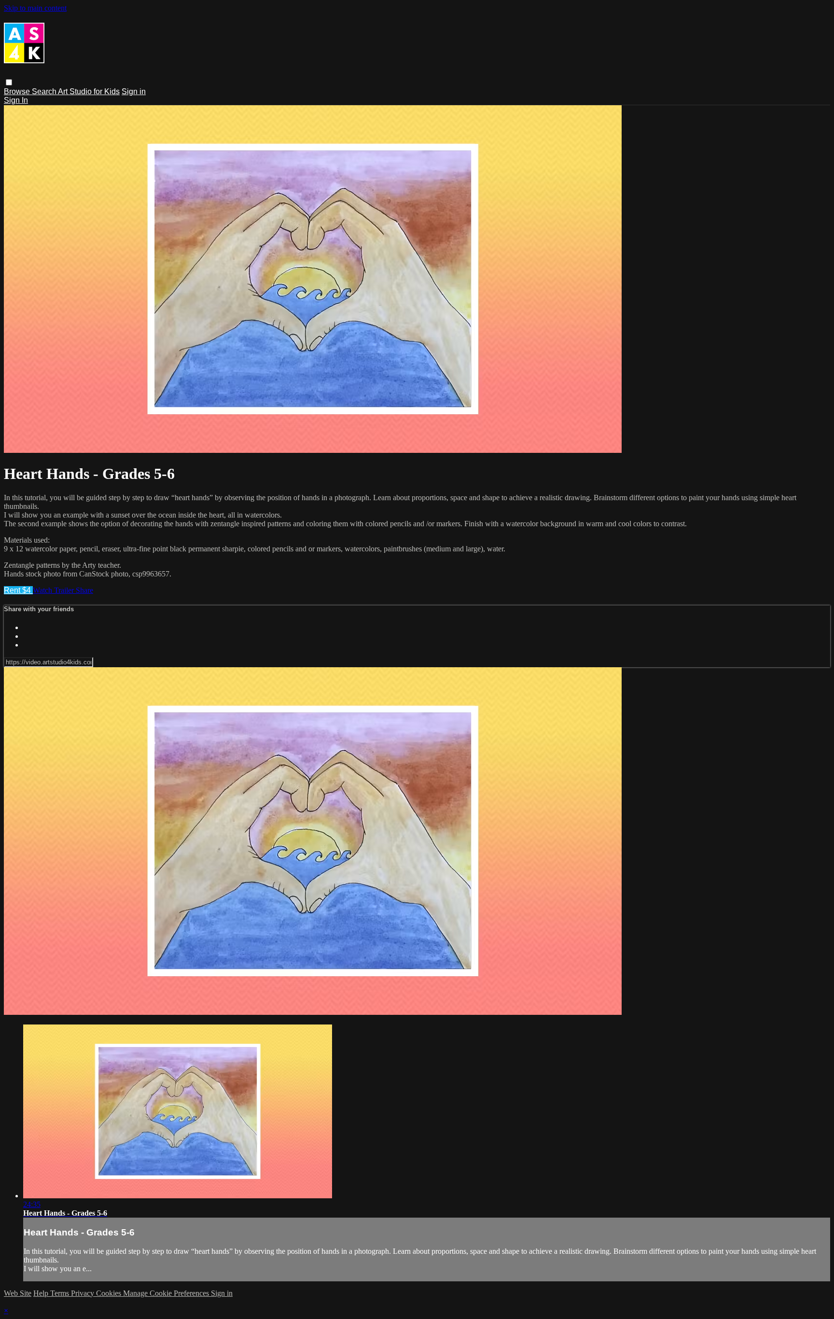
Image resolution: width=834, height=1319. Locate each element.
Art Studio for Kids (89, 91)
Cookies (109, 1293)
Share (84, 590)
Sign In (16, 100)
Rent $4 (18, 590)
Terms (60, 1293)
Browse (18, 91)
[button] (9, 82)
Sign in (134, 91)
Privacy (83, 1293)
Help (41, 1293)
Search (45, 91)
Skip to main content (35, 8)
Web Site (17, 1293)
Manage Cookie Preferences (167, 1293)
